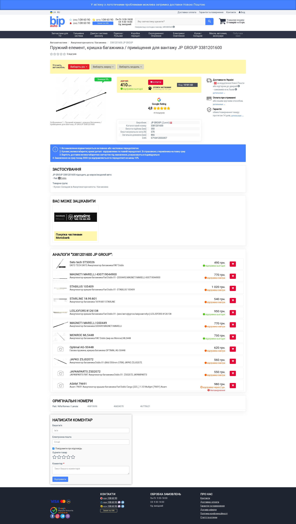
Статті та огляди (208, 517)
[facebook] (52, 516)
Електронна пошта (61, 437)
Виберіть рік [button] (78, 66)
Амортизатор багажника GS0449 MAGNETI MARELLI (96, 326)
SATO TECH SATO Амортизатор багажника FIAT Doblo (97, 265)
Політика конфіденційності (214, 513)
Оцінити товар (59, 452)
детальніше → (219, 93)
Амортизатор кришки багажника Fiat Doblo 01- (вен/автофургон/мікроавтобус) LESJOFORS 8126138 (120, 314)
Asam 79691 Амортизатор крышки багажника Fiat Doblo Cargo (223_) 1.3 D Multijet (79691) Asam (118, 387)
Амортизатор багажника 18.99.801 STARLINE (92, 302)
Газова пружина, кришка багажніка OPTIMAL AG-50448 (97, 350)
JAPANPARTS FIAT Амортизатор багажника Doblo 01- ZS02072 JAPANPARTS (108, 374)
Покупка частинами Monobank (69, 236)
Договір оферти (208, 509)
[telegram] (62, 516)
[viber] (67, 516)
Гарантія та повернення (211, 12)
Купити (156, 82)
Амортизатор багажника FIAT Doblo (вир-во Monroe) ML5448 (100, 338)
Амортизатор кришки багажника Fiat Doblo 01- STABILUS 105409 (102, 289)
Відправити (60, 479)
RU (58, 12)
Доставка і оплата (187, 12)
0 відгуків (71, 54)
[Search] (209, 21)
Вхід (242, 12)
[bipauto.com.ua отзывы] (62, 510)
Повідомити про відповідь (69, 448)
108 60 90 (81, 19)
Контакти (231, 12)
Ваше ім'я (57, 425)
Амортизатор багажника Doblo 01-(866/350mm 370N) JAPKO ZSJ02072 (106, 362)
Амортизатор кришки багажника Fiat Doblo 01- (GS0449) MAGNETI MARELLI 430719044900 (115, 277)
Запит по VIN (103, 23)
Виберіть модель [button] (129, 66)
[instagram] (57, 516)
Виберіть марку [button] (102, 66)
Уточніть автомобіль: (59, 66)
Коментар (58, 463)
